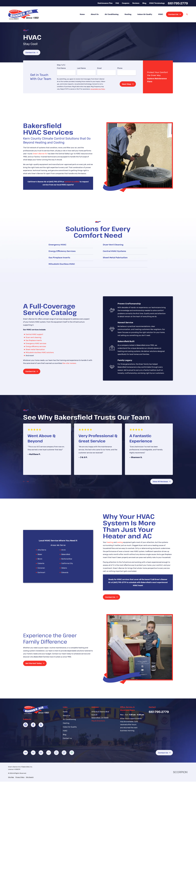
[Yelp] (41, 724)
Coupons (125, 3)
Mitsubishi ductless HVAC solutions (40, 353)
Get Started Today (33, 663)
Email (99, 68)
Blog (144, 3)
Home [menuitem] (82, 14)
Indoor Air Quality (70, 727)
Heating (66, 723)
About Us (66, 716)
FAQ (117, 3)
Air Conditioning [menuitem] (111, 14)
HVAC (65, 731)
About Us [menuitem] (95, 14)
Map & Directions (98, 721)
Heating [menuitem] (128, 14)
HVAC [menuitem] (160, 14)
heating (110, 542)
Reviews (135, 3)
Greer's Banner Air (40, 154)
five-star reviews (69, 363)
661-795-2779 (178, 3)
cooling (120, 542)
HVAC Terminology (157, 3)
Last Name (81, 68)
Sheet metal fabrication (35, 349)
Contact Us (173, 14)
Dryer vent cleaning (33, 337)
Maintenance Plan (105, 3)
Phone (119, 68)
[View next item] (27, 481)
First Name (61, 68)
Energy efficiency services (36, 346)
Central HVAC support (34, 334)
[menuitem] (11, 777)
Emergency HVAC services (36, 343)
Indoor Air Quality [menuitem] (144, 14)
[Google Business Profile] (25, 724)
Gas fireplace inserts (34, 340)
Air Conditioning (69, 719)
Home (65, 712)
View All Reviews (160, 481)
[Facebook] (33, 724)
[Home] (23, 14)
